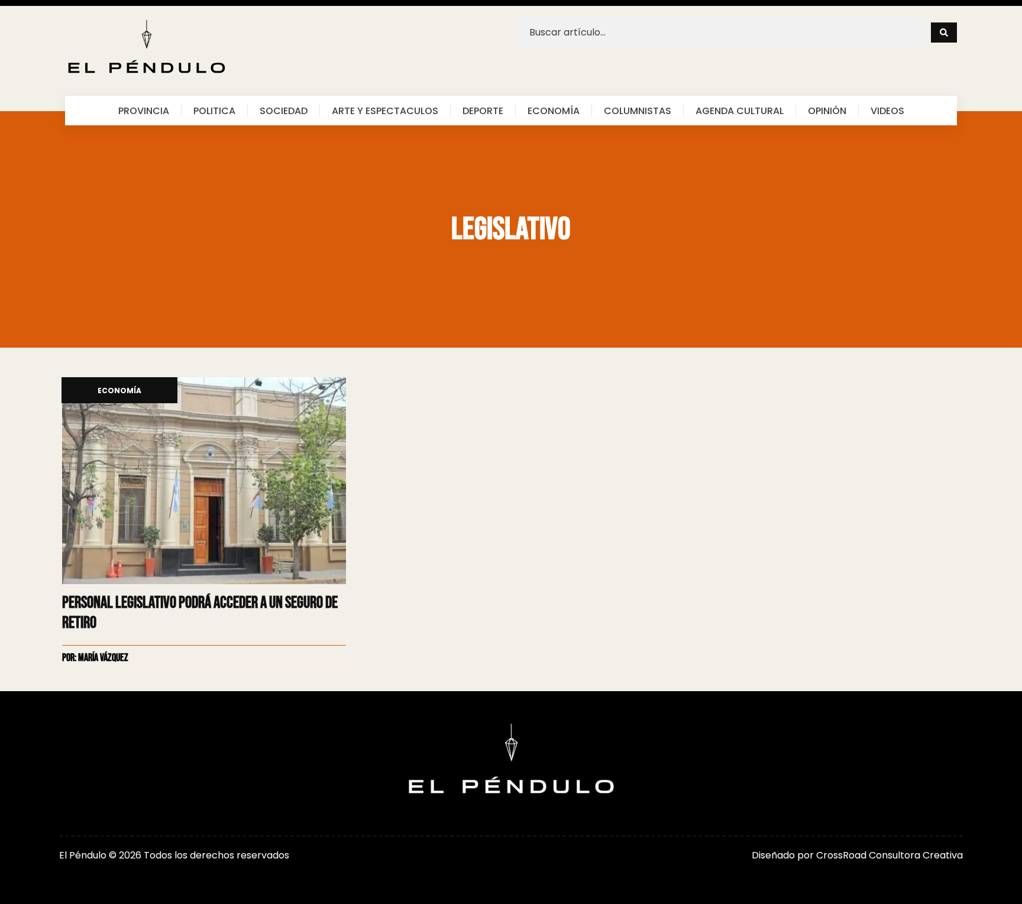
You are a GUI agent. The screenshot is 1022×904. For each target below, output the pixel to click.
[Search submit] (944, 32)
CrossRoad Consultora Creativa (889, 855)
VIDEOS (887, 110)
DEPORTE (483, 110)
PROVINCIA (143, 110)
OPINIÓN (827, 110)
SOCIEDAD (284, 110)
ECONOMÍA (554, 110)
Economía (119, 391)
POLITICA (214, 110)
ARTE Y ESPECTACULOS (385, 110)
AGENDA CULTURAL (740, 110)
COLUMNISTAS (637, 110)
